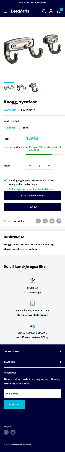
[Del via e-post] (58, 220)
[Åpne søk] (44, 11)
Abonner (14, 404)
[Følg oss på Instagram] (13, 432)
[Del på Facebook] (38, 220)
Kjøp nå (32, 207)
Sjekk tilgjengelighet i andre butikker (30, 189)
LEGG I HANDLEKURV (32, 195)
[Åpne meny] (5, 11)
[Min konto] (51, 11)
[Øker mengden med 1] (49, 165)
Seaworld (10, 109)
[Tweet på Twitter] (52, 220)
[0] (58, 11)
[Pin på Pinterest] (45, 220)
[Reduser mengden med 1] (30, 165)
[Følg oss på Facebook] (6, 432)
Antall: (7, 165)
